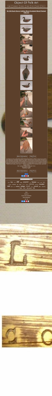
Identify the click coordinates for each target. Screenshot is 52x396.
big (18, 188)
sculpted (32, 186)
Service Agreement (26, 197)
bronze (34, 182)
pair (12, 186)
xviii (15, 182)
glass (40, 186)
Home (26, 192)
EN (25, 199)
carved (36, 186)
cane (21, 188)
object (38, 182)
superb (20, 184)
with (17, 184)
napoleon (43, 186)
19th (34, 188)
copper (21, 182)
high (14, 186)
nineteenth (36, 184)
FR (27, 199)
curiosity (10, 184)
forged (9, 182)
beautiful (41, 184)
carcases (14, 184)
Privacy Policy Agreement (26, 195)
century (18, 186)
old (18, 182)
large (24, 188)
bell (41, 182)
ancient (31, 184)
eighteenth (27, 184)
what (30, 182)
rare (8, 186)
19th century (29, 188)
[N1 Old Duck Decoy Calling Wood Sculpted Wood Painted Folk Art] (26, 19)
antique (23, 186)
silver (23, 184)
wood (28, 186)
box (12, 182)
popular (26, 182)
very (44, 182)
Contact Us (26, 193)
